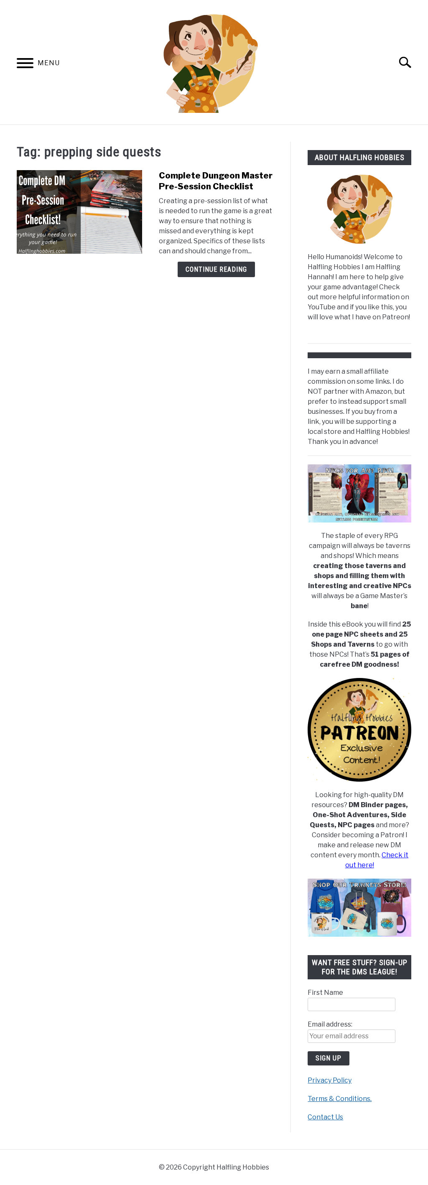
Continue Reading (216, 269)
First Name (325, 992)
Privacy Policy (330, 1080)
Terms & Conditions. (340, 1099)
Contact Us (325, 1117)
